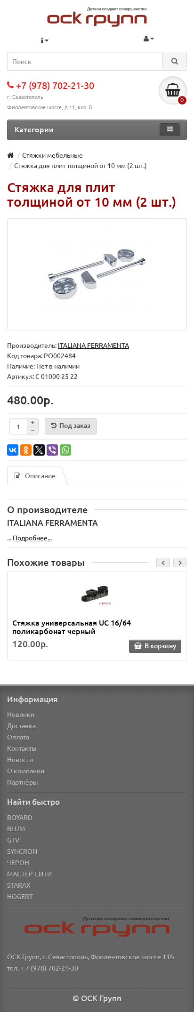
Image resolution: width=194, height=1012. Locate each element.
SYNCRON (22, 851)
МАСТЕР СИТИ (29, 873)
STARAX (19, 885)
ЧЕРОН (18, 862)
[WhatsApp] (65, 450)
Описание (40, 475)
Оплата (18, 736)
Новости (20, 759)
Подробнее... (32, 537)
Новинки (20, 714)
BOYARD (19, 817)
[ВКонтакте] (12, 450)
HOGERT (20, 896)
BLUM (16, 828)
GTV (13, 839)
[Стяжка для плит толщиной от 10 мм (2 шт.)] (97, 274)
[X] (39, 450)
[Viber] (52, 450)
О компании (25, 770)
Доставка (21, 725)
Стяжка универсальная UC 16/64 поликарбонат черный (71, 626)
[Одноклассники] (26, 450)
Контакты (22, 748)
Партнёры (22, 782)
